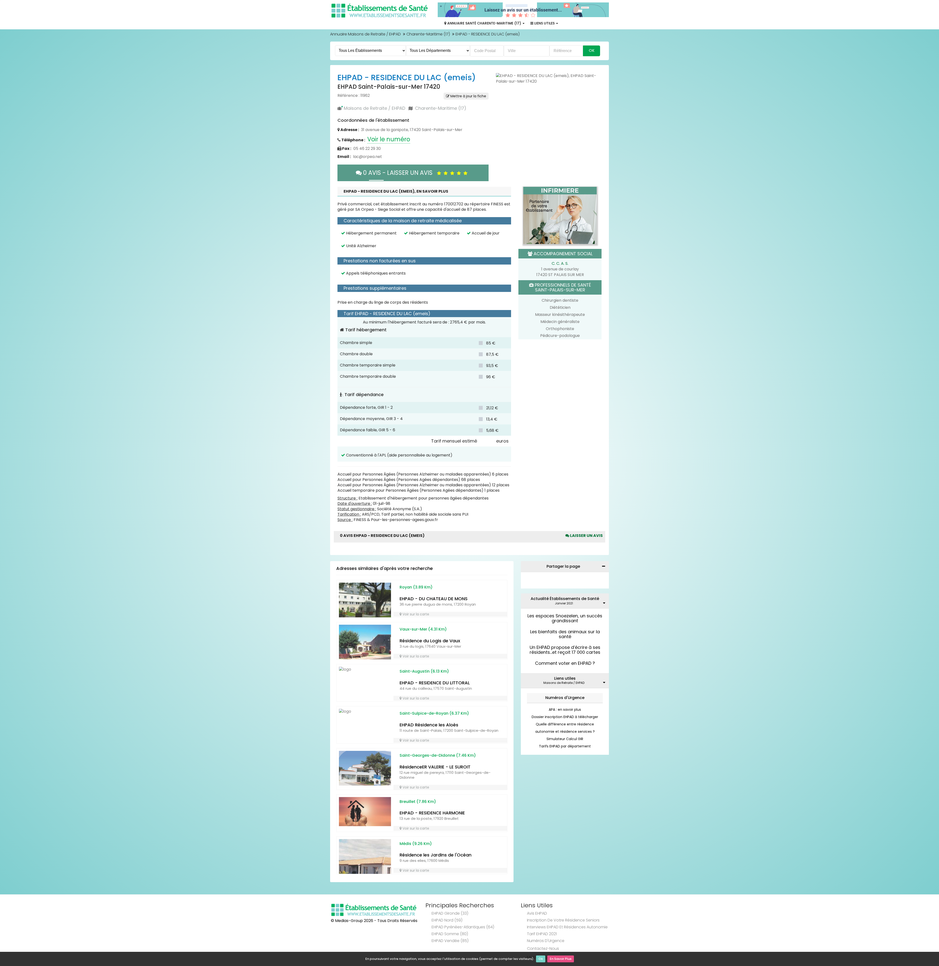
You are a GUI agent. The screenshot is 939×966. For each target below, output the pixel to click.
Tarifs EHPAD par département (565, 746)
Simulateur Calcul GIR (565, 738)
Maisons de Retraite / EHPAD (374, 108)
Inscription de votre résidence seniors (563, 920)
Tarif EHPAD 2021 (542, 934)
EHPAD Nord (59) (447, 920)
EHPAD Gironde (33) (450, 913)
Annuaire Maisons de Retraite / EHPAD (365, 34)
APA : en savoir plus (565, 709)
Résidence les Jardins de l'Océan (435, 855)
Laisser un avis (586, 535)
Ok (540, 958)
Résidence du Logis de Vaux (430, 641)
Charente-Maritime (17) (428, 34)
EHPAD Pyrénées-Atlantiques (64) (463, 927)
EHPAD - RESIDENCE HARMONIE (432, 813)
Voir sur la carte (415, 614)
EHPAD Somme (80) (450, 934)
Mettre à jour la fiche (467, 96)
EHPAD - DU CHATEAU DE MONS (434, 599)
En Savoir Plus (560, 958)
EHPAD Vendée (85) (450, 941)
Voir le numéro (388, 139)
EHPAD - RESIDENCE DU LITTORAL (435, 683)
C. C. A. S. (560, 263)
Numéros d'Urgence (564, 697)
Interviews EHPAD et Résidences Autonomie (567, 927)
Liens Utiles (544, 23)
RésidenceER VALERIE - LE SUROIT (435, 767)
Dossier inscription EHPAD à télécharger (565, 716)
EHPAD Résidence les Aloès (429, 725)
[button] (502, 79)
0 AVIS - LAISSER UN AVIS (399, 173)
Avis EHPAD (537, 913)
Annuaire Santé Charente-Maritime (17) (484, 23)
